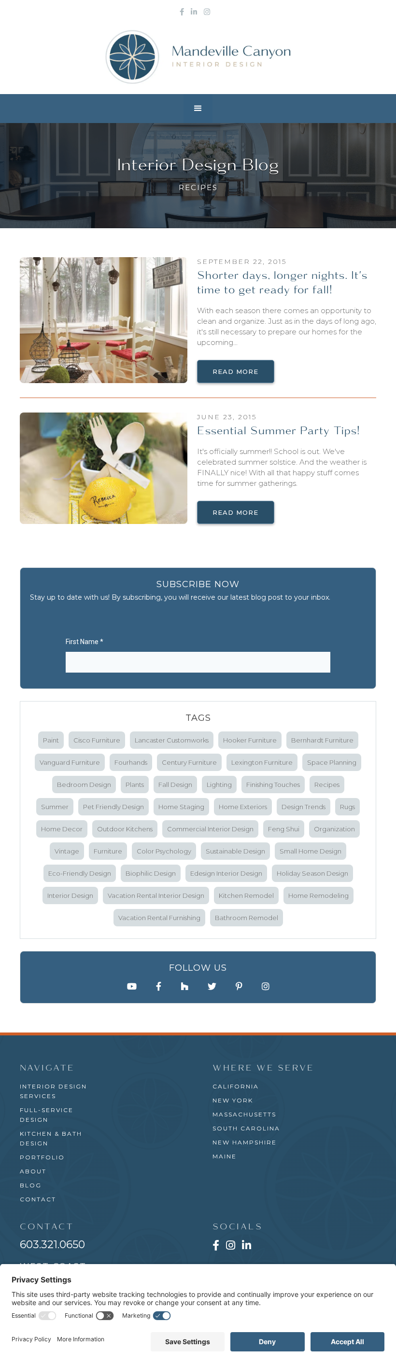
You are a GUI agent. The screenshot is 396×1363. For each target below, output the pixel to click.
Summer (55, 807)
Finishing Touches (273, 784)
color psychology (164, 851)
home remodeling (318, 895)
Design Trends (303, 807)
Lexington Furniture (262, 762)
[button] (198, 108)
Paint (51, 740)
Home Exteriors (243, 807)
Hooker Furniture (250, 740)
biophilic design (151, 873)
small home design (310, 851)
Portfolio (42, 1157)
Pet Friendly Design (113, 807)
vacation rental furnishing (159, 918)
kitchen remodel (246, 895)
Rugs (347, 807)
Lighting (219, 784)
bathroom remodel (246, 918)
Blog (31, 1185)
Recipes (326, 784)
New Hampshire (244, 1142)
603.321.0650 (52, 1244)
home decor (62, 829)
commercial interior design (210, 829)
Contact (38, 1199)
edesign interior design (226, 873)
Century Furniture (189, 762)
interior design (70, 895)
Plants (135, 784)
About (33, 1171)
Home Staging (181, 807)
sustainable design (235, 851)
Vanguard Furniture (70, 762)
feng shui (283, 829)
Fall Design (175, 784)
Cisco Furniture (96, 740)
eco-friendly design (79, 873)
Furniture (108, 851)
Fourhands (130, 762)
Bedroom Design (84, 784)
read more (235, 371)
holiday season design (312, 873)
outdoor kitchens (125, 829)
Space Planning (331, 762)
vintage (67, 851)
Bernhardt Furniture (322, 740)
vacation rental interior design (156, 895)
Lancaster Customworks (172, 740)
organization (334, 829)
